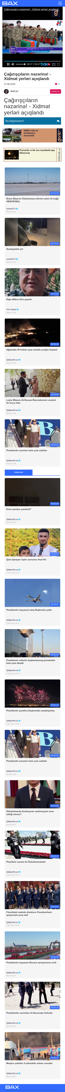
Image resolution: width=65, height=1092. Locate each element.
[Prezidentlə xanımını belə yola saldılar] (32, 433)
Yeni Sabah (11, 309)
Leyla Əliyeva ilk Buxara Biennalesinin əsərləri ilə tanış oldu (31, 401)
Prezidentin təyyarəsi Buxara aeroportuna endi (31, 962)
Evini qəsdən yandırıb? (18, 509)
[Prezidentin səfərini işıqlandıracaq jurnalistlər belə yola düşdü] (32, 643)
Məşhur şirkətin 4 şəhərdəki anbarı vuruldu (29, 1063)
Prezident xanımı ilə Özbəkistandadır (26, 862)
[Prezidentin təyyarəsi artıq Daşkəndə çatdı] (32, 592)
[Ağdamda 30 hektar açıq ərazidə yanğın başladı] (32, 332)
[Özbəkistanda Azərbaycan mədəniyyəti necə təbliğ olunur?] (32, 794)
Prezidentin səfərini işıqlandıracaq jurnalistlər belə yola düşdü (30, 661)
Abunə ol (55, 91)
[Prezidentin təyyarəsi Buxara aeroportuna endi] (32, 945)
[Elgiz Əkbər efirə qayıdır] (32, 282)
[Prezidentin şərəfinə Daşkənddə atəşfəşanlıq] (32, 693)
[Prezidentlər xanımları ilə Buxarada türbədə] (32, 995)
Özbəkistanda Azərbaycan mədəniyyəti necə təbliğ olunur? (30, 812)
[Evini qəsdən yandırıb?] (32, 492)
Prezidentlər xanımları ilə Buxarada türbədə (29, 1013)
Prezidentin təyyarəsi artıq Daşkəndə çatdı (29, 610)
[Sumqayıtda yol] (32, 232)
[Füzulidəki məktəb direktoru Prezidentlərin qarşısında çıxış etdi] (32, 895)
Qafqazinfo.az (12, 360)
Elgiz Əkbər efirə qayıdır (19, 299)
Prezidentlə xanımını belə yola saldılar (26, 450)
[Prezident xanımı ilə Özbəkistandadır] (32, 844)
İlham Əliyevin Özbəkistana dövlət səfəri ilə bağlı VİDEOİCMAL (32, 200)
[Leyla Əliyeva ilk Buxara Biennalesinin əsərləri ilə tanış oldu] (32, 383)
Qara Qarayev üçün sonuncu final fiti (26, 559)
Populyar (18, 472)
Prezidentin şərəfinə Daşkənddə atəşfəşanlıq (30, 710)
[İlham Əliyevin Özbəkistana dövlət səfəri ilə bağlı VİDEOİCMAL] (32, 181)
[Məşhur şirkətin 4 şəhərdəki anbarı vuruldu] (32, 1046)
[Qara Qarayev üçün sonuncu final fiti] (32, 542)
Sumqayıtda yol (14, 249)
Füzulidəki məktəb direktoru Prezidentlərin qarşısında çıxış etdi (29, 913)
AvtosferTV (11, 209)
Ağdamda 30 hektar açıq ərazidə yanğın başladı (31, 349)
